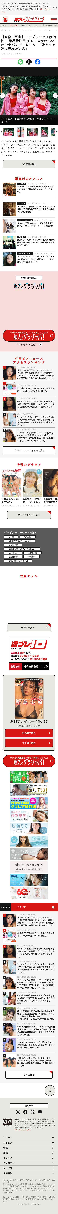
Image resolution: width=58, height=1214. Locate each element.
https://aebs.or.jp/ (23, 1130)
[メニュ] (54, 19)
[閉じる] (55, 7)
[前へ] (2, 95)
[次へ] (55, 95)
